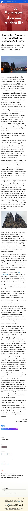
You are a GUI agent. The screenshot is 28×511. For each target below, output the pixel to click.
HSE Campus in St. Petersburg (9, 1)
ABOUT (4, 486)
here (19, 501)
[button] (3, 219)
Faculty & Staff (5, 490)
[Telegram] (4, 426)
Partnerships (5, 488)
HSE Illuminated (14, 10)
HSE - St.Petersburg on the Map (9, 493)
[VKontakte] (2, 426)
